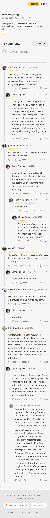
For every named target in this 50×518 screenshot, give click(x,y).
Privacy (31, 495)
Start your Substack (17, 505)
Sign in (44, 4)
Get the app (38, 505)
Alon (10, 248)
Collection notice (25, 498)
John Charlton (14, 327)
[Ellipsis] (46, 67)
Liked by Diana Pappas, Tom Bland (24, 251)
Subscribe (34, 4)
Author (15, 98)
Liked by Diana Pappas (20, 71)
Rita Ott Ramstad (16, 67)
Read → (5, 34)
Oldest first (42, 43)
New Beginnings (11, 14)
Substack (11, 512)
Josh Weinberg (15, 145)
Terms (39, 495)
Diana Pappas (18, 94)
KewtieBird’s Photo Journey (21, 289)
